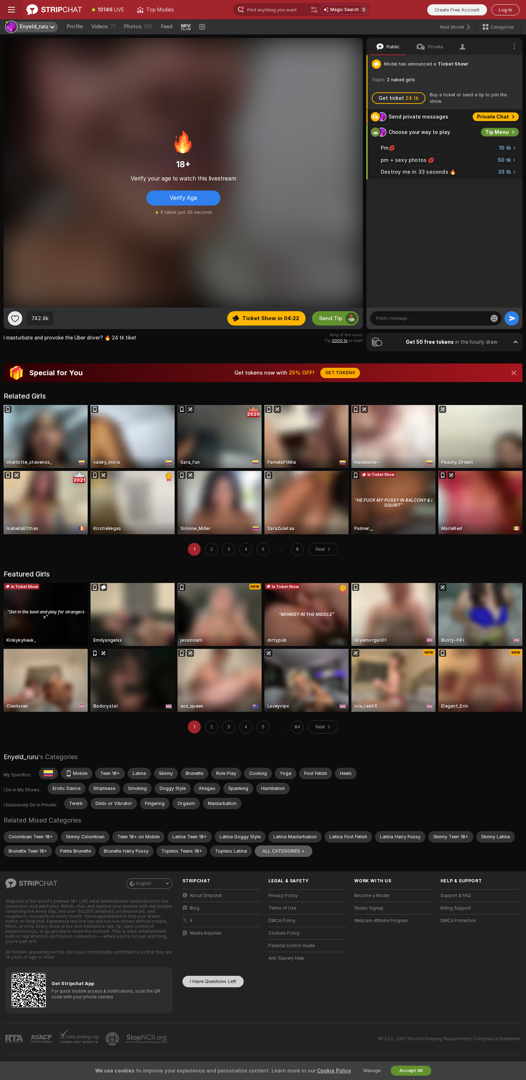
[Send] (512, 318)
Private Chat (493, 117)
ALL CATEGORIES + (283, 851)
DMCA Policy (282, 920)
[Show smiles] (494, 318)
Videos (103, 26)
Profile (75, 26)
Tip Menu (497, 132)
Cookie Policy (334, 1071)
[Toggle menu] (11, 9)
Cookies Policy (284, 933)
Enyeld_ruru (21, 757)
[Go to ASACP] (41, 1039)
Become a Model (371, 895)
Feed (166, 26)
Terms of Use (282, 908)
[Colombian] (48, 773)
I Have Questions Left (213, 981)
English (143, 883)
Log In (505, 10)
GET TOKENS (340, 372)
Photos (138, 26)
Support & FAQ (455, 895)
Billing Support (455, 908)
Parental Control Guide (291, 945)
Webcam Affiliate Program (381, 920)
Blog (194, 908)
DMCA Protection (458, 920)
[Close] (513, 372)
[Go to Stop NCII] (147, 1039)
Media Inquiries (205, 933)
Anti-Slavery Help (286, 958)
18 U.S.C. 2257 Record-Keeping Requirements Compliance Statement (449, 1038)
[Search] (314, 10)
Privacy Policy (283, 895)
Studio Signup (369, 908)
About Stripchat (206, 895)
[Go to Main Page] (54, 9)
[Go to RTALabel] (15, 1039)
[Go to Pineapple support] (113, 1039)
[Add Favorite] (15, 318)
